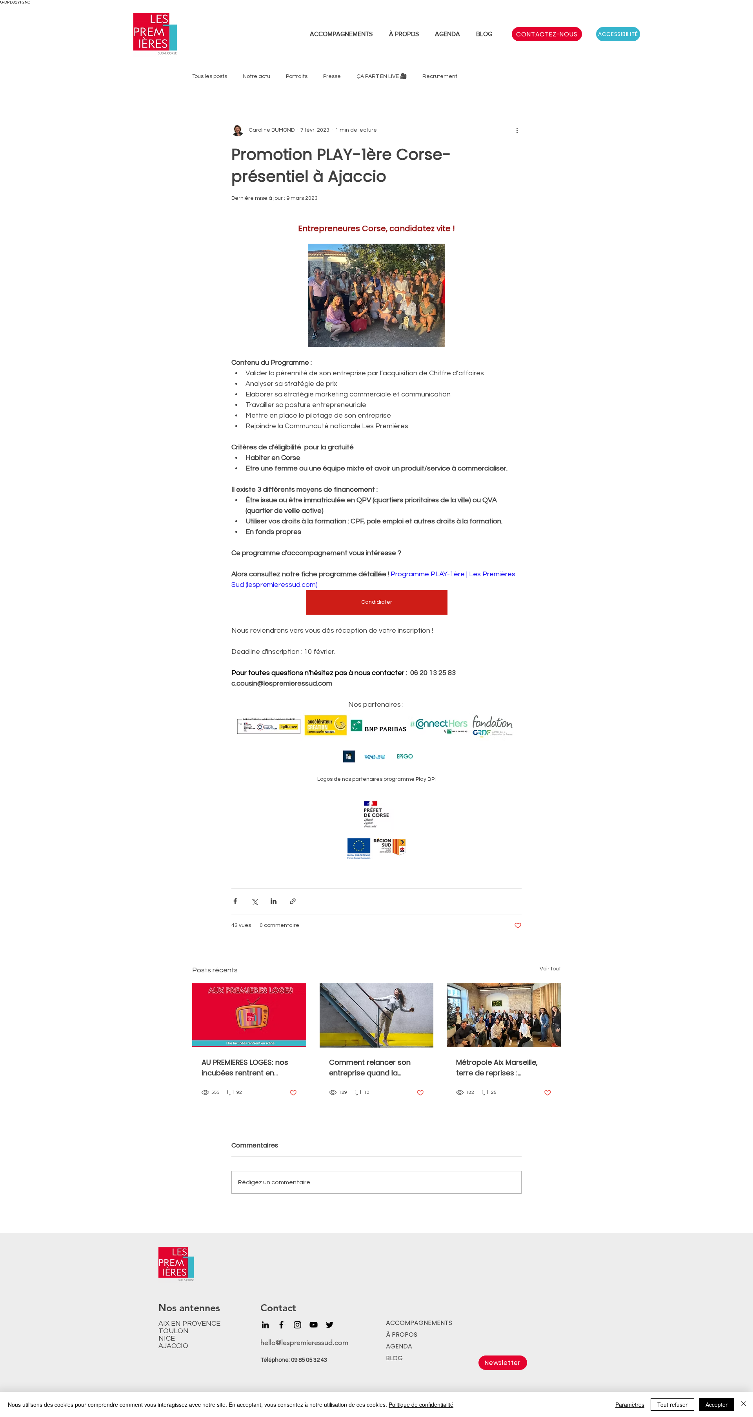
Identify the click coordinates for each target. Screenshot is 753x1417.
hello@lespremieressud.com (304, 1342)
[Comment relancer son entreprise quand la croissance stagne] (377, 1015)
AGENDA (399, 1346)
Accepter (717, 1404)
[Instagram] (297, 1325)
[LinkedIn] (265, 1325)
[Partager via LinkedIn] (273, 901)
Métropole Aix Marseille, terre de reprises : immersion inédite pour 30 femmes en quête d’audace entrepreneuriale (502, 1067)
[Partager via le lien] (292, 901)
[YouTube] (313, 1325)
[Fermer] (743, 1404)
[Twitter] (330, 1325)
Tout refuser (672, 1404)
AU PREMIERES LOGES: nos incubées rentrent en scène (245, 1067)
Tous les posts (209, 76)
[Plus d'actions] (517, 130)
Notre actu (256, 76)
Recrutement (439, 76)
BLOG (394, 1358)
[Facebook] (281, 1325)
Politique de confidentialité (421, 1404)
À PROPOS (401, 1334)
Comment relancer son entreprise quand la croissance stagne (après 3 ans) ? (374, 1067)
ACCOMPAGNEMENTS (418, 1322)
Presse (332, 76)
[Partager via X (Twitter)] (254, 901)
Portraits (296, 76)
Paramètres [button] (629, 1404)
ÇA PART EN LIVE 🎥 (381, 76)
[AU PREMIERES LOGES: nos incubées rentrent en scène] (249, 1015)
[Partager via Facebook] (235, 901)
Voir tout (550, 969)
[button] (502, 1362)
